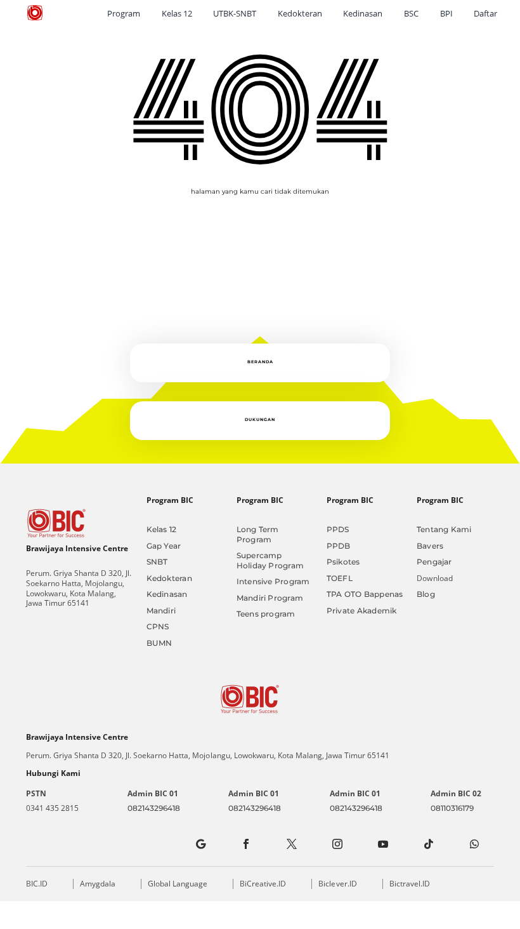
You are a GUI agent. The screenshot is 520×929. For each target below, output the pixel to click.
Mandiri (161, 610)
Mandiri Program (270, 598)
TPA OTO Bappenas (365, 594)
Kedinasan (167, 594)
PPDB (339, 546)
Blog (426, 594)
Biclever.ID (337, 883)
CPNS (157, 626)
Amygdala (97, 883)
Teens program (266, 613)
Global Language (177, 883)
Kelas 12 (161, 529)
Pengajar (434, 561)
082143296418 (153, 808)
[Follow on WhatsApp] (474, 844)
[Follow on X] (291, 844)
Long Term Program (258, 534)
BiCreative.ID (263, 883)
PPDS (338, 529)
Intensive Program (273, 581)
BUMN (159, 643)
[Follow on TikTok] (428, 844)
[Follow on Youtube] (383, 844)
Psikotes (343, 561)
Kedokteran (169, 578)
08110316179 (452, 808)
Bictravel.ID (409, 883)
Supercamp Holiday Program (270, 560)
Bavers (430, 546)
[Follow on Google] (200, 844)
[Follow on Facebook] (246, 844)
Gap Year (163, 546)
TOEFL (340, 578)
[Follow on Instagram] (337, 844)
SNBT (157, 561)
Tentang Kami (444, 529)
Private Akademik (362, 610)
